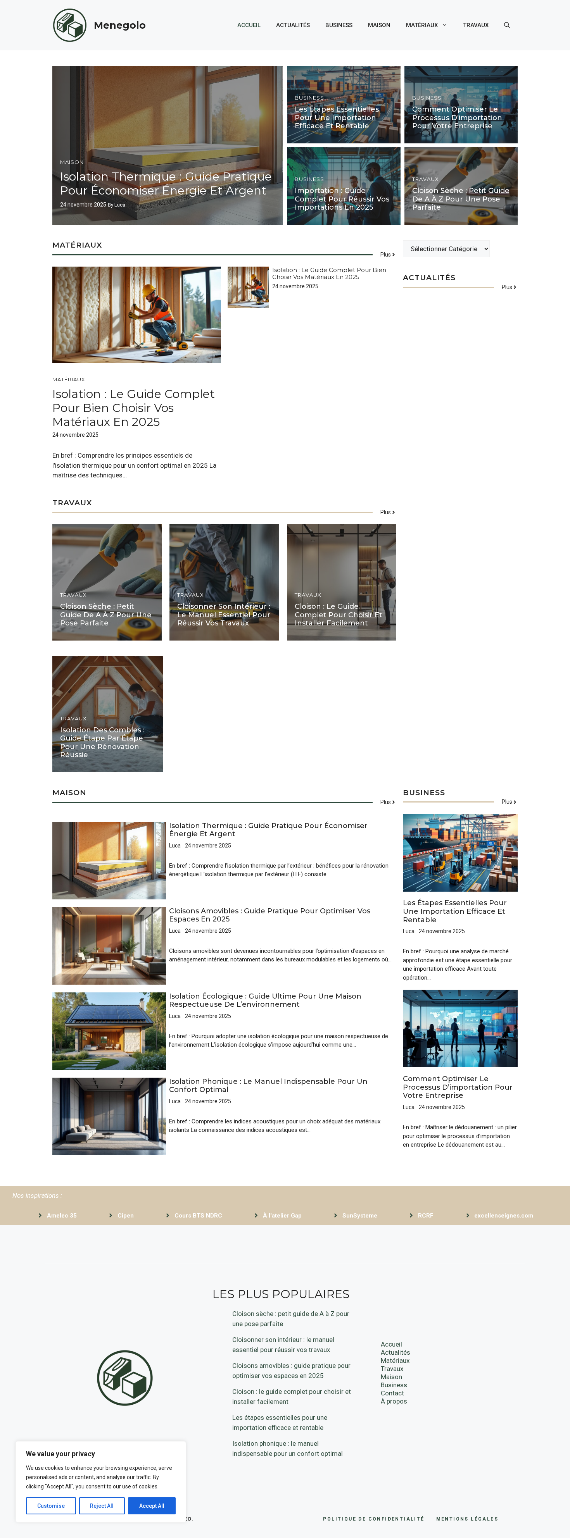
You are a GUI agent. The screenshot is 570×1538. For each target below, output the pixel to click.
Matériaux (422, 25)
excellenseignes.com (503, 1215)
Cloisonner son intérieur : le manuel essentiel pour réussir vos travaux (223, 614)
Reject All (102, 1506)
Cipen (125, 1215)
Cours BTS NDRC (198, 1215)
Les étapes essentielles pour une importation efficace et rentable (337, 117)
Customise (51, 1506)
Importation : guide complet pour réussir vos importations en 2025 (342, 199)
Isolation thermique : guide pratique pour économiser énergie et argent (166, 183)
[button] (507, 25)
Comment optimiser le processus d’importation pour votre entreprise (457, 117)
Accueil (249, 25)
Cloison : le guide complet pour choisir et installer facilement (338, 614)
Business (338, 25)
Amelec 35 (62, 1215)
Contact (392, 1393)
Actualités (293, 25)
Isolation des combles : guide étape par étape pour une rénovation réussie (102, 743)
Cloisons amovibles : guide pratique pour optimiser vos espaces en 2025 (269, 915)
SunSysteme (359, 1215)
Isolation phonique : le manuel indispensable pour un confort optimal (268, 1085)
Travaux (476, 25)
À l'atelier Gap (282, 1215)
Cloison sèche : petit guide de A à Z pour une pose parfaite (461, 199)
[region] (101, 1481)
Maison (379, 25)
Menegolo (120, 25)
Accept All (151, 1506)
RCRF (426, 1215)
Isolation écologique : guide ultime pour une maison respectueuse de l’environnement (265, 1000)
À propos (394, 1401)
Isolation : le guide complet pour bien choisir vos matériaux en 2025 (133, 408)
